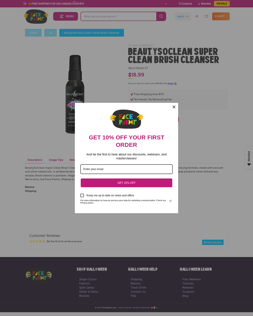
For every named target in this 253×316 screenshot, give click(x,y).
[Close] (174, 107)
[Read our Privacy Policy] (170, 201)
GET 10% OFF (127, 182)
